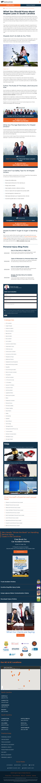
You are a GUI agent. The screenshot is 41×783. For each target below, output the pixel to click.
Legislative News (9, 392)
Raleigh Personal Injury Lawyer (12, 504)
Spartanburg (25, 727)
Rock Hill (24, 723)
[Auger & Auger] (7, 2)
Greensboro (5, 705)
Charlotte (4, 700)
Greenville (4, 727)
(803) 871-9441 (24, 725)
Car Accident (8, 341)
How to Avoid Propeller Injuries (20, 266)
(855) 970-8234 (10, 5)
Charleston (5, 718)
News (7, 397)
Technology (8, 423)
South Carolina (6, 715)
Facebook (10, 765)
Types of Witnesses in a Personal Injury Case (24, 258)
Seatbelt (7, 418)
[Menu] (40, 2)
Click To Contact (11, 159)
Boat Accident (9, 336)
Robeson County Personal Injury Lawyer (14, 502)
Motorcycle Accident (10, 395)
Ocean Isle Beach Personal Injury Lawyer (14, 510)
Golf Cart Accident (10, 377)
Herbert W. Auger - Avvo (14, 768)
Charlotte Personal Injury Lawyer (13, 512)
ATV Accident (9, 323)
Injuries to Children (10, 385)
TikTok (25, 765)
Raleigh (3, 709)
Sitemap (34, 775)
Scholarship (8, 415)
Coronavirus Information (11, 354)
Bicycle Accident (6, 754)
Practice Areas (6, 733)
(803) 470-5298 (4, 725)
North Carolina (6, 692)
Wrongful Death (9, 439)
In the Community (10, 379)
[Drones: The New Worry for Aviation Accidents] (6, 277)
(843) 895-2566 (4, 720)
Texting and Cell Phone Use (12, 428)
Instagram (18, 765)
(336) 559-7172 (4, 707)
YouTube (32, 765)
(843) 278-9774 (24, 720)
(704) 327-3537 (4, 702)
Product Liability (9, 408)
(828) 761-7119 (4, 698)
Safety (7, 413)
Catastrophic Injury (10, 346)
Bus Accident (9, 338)
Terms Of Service (16, 775)
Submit (6, 315)
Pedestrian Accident (10, 400)
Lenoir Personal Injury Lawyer (12, 517)
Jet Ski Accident (9, 390)
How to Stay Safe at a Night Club (20, 250)
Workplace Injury (9, 436)
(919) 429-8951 (4, 711)
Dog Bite (8, 367)
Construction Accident (11, 351)
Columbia (4, 723)
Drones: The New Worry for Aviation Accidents (21, 275)
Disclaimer (28, 775)
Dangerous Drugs (10, 356)
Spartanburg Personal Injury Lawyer (13, 520)
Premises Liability (9, 405)
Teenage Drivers (9, 426)
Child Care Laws (9, 349)
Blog (7, 8)
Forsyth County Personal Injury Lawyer (14, 522)
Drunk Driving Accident (11, 369)
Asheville (4, 696)
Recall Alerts (8, 410)
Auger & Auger (9, 325)
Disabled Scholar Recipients (12, 361)
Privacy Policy (8, 775)
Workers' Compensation (11, 433)
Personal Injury (9, 403)
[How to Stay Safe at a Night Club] (6, 253)
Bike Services (8, 333)
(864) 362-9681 (24, 729)
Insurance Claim (9, 387)
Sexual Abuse (9, 421)
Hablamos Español (30, 5)
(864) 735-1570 (4, 729)
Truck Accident (9, 431)
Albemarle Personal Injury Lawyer (13, 507)
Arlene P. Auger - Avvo (28, 768)
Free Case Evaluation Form (23, 220)
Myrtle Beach (25, 718)
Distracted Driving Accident (12, 364)
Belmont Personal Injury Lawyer (13, 525)
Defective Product (10, 359)
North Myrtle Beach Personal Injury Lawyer (15, 515)
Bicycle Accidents (9, 330)
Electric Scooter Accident (11, 372)
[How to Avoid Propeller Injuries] (6, 269)
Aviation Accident (9, 328)
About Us (23, 775)
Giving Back (8, 374)
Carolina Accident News (11, 343)
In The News (8, 382)
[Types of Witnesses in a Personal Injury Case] (6, 261)
